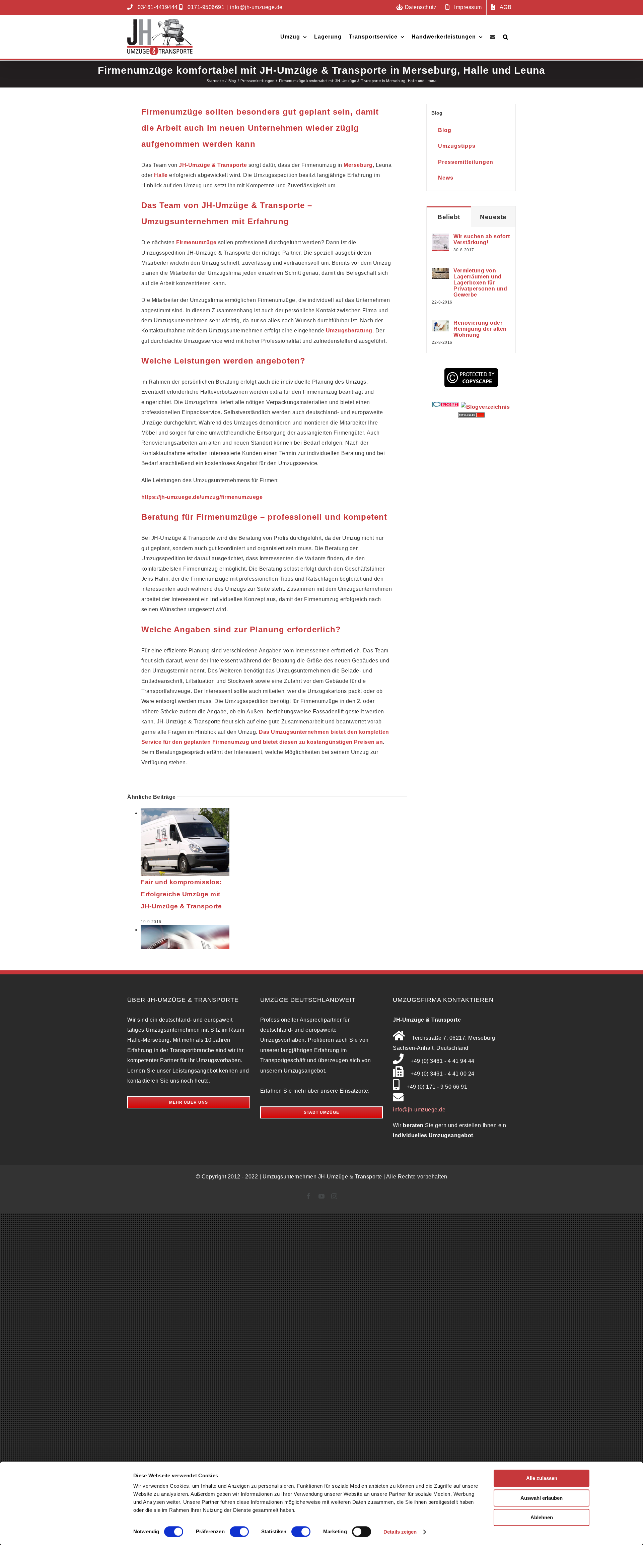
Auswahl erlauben (541, 1498)
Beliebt (448, 216)
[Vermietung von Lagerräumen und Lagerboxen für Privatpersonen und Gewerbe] (440, 272)
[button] (505, 37)
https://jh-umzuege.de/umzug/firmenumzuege (202, 497)
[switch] (239, 1531)
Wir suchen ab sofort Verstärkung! (481, 239)
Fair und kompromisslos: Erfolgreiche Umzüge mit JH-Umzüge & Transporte (181, 894)
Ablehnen (541, 1517)
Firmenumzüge (196, 242)
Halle (161, 175)
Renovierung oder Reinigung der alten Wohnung (480, 329)
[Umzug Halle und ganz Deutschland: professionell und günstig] (185, 929)
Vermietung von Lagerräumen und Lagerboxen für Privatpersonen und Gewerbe (480, 283)
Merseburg (358, 165)
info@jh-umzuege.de (256, 7)
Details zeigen (400, 1532)
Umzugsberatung (349, 330)
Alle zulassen (541, 1478)
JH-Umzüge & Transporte (213, 165)
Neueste (493, 216)
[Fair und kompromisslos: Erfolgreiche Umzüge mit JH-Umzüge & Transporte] (185, 813)
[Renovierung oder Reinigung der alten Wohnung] (440, 325)
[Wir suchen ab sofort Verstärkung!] (440, 238)
